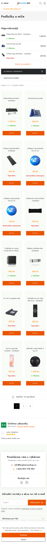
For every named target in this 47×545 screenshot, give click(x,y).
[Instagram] (26, 482)
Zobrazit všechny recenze (26, 426)
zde (41, 530)
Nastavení (23, 539)
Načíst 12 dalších (25, 397)
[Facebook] (21, 482)
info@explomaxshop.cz (25, 465)
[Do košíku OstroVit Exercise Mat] (35, 133)
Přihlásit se (37, 502)
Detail (12, 133)
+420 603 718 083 (25, 468)
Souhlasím (23, 535)
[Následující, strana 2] (23, 406)
